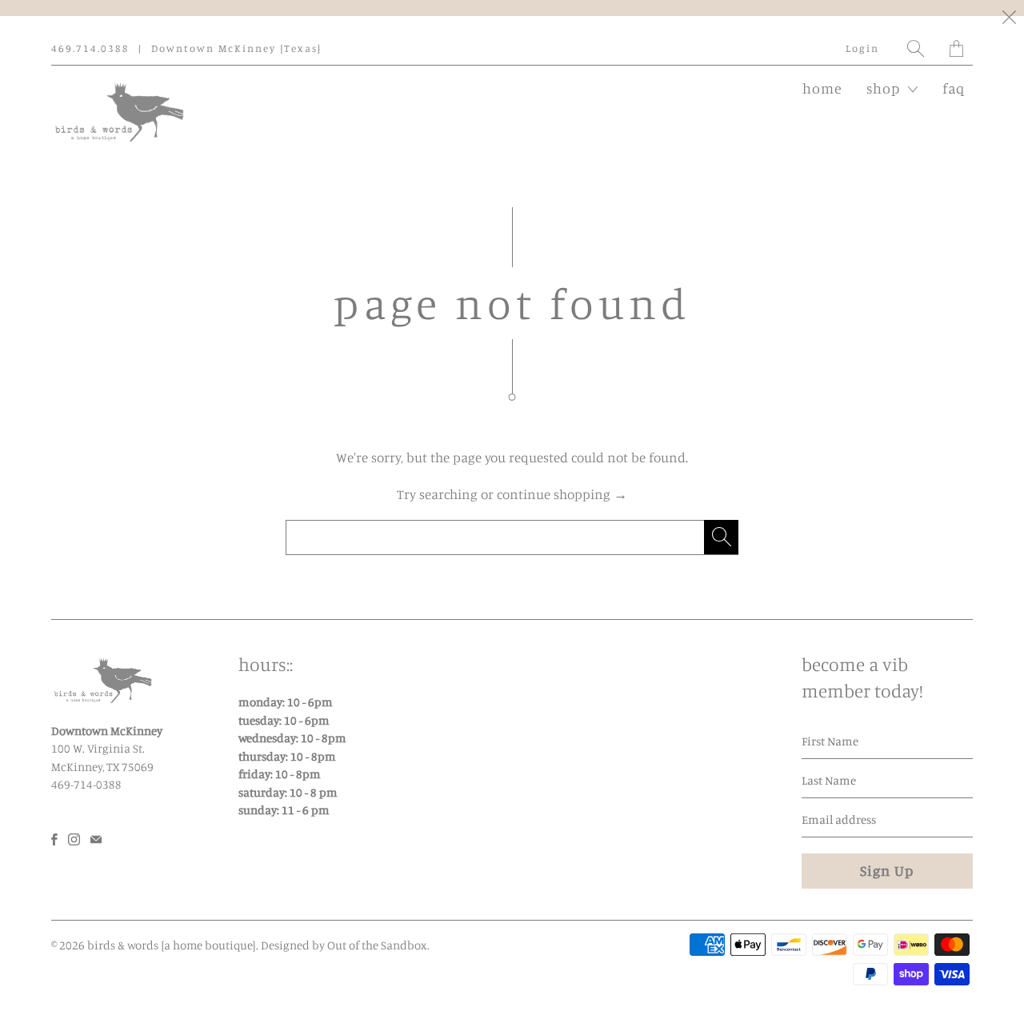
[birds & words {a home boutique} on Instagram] (74, 839)
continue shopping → (562, 494)
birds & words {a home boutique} (171, 945)
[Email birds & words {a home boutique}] (96, 839)
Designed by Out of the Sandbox (344, 945)
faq (953, 88)
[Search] (916, 48)
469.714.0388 (90, 48)
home (822, 88)
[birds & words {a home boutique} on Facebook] (54, 839)
